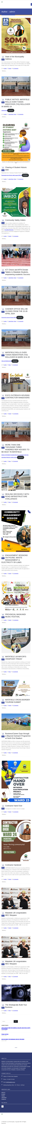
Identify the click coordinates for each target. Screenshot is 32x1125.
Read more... (4, 70)
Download (11, 110)
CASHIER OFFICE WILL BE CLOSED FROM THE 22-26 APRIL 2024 (16, 311)
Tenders (3, 1095)
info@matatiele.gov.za (10, 1082)
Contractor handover (13, 865)
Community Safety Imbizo (15, 220)
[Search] (16, 1021)
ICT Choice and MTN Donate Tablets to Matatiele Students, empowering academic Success (17, 272)
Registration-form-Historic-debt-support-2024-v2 (11, 175)
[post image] (16, 35)
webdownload (4, 110)
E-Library (3, 1094)
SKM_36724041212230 (6, 361)
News (15, 114)
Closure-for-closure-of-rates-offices (8, 317)
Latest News (10, 114)
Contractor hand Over (13, 806)
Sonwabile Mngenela (8, 229)
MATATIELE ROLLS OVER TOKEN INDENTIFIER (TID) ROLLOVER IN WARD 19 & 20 (17, 354)
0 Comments (15, 68)
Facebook (2, 1106)
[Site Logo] (9, 4)
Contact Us (3, 1099)
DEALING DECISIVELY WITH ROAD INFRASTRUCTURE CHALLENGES (17, 496)
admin (5, 68)
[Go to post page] (3, 1029)
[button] (14, 1047)
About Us (3, 1092)
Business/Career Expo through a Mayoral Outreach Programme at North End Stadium (18, 736)
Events (9, 68)
